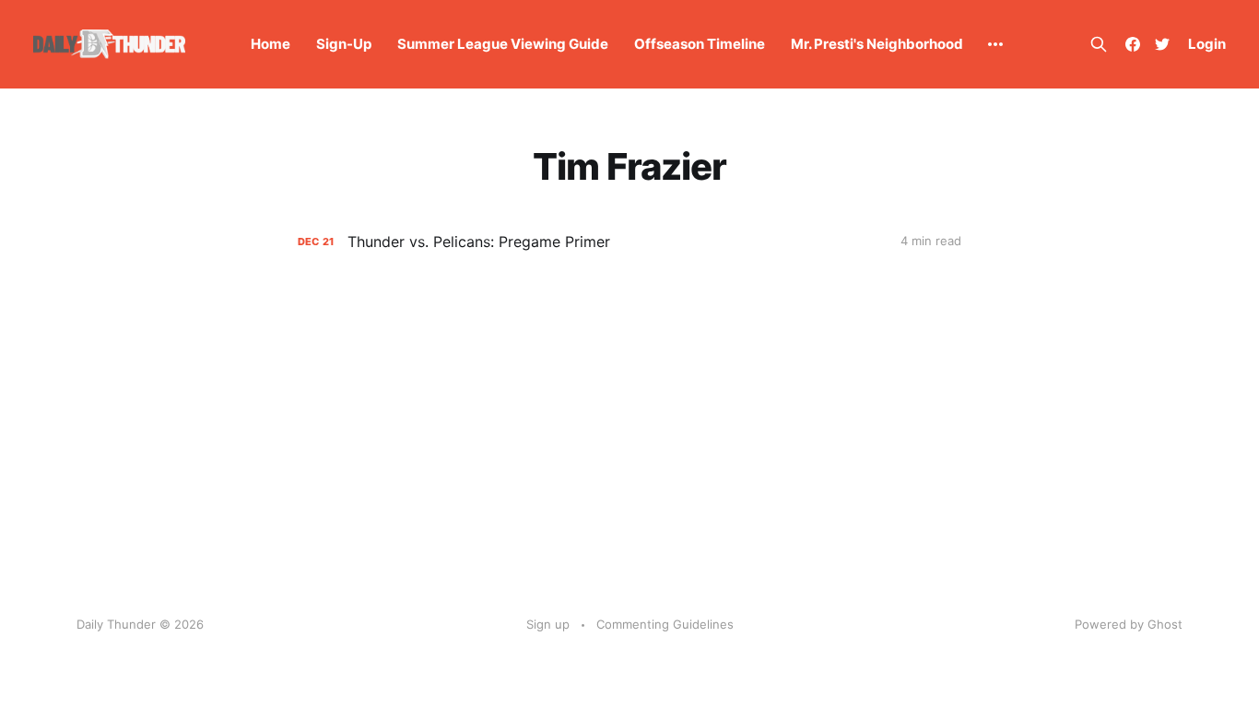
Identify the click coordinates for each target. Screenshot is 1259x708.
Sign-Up (343, 44)
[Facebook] (1132, 44)
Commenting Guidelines (665, 624)
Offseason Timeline (699, 44)
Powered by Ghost (1129, 624)
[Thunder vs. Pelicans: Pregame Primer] (629, 242)
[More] (995, 44)
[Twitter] (1162, 44)
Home (270, 44)
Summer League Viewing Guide (502, 44)
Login (1207, 44)
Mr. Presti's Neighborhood (877, 44)
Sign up (548, 624)
